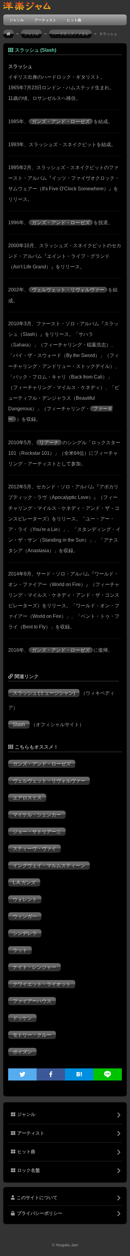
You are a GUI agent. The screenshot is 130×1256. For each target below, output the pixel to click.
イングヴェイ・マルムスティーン (49, 865)
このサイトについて (37, 1197)
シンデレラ (25, 933)
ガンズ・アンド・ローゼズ (61, 121)
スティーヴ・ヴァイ (34, 848)
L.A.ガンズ (24, 882)
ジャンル (16, 20)
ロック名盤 (28, 1170)
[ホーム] (8, 34)
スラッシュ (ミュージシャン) (44, 693)
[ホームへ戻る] (26, 7)
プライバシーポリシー (39, 1213)
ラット (20, 950)
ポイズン (22, 1051)
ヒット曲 (74, 20)
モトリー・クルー (32, 1035)
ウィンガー (25, 916)
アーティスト (45, 20)
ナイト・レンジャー (34, 967)
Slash (19, 724)
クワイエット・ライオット (42, 984)
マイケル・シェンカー (37, 814)
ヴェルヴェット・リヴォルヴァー (68, 289)
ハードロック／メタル (70, 34)
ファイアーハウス (32, 1001)
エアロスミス (27, 797)
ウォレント (25, 899)
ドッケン (22, 1018)
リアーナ (49, 442)
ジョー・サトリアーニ (37, 831)
